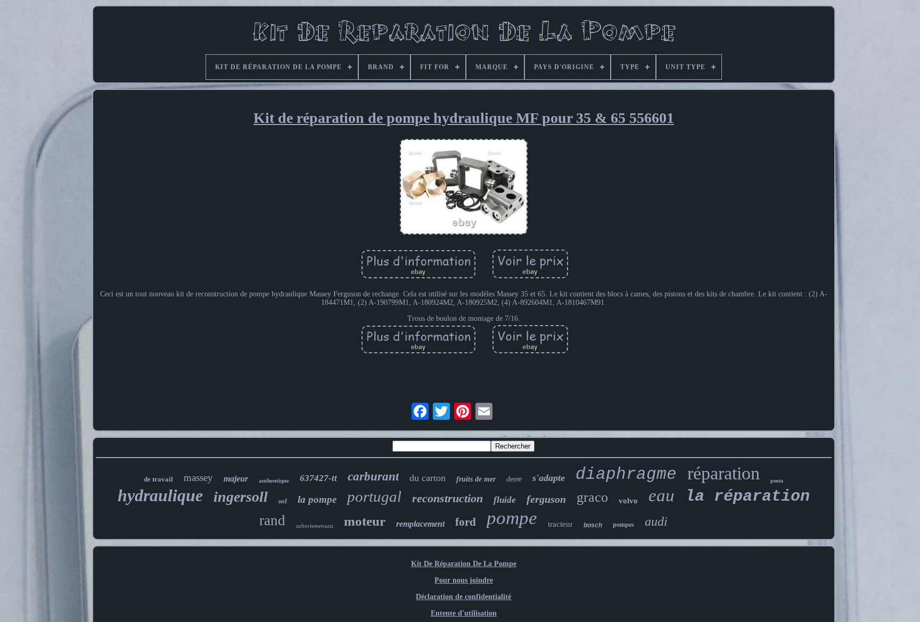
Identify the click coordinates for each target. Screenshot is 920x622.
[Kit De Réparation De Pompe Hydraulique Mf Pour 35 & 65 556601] (463, 188)
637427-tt (318, 478)
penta (776, 481)
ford (465, 522)
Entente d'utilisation (464, 613)
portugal (374, 496)
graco (592, 497)
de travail (158, 479)
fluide (505, 500)
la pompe (317, 499)
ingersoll (240, 496)
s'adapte (548, 477)
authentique (274, 480)
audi (656, 521)
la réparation (747, 496)
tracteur (560, 524)
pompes (623, 524)
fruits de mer (476, 479)
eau (661, 495)
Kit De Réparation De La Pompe (463, 564)
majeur (236, 478)
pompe (512, 518)
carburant (373, 476)
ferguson (546, 499)
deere (514, 479)
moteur (364, 521)
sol (282, 501)
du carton (427, 477)
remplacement (420, 523)
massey (198, 477)
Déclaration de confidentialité (463, 597)
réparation (723, 473)
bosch (593, 525)
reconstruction (447, 498)
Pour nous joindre (463, 580)
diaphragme (626, 474)
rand (272, 520)
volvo (628, 500)
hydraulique (160, 495)
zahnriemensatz (314, 526)
